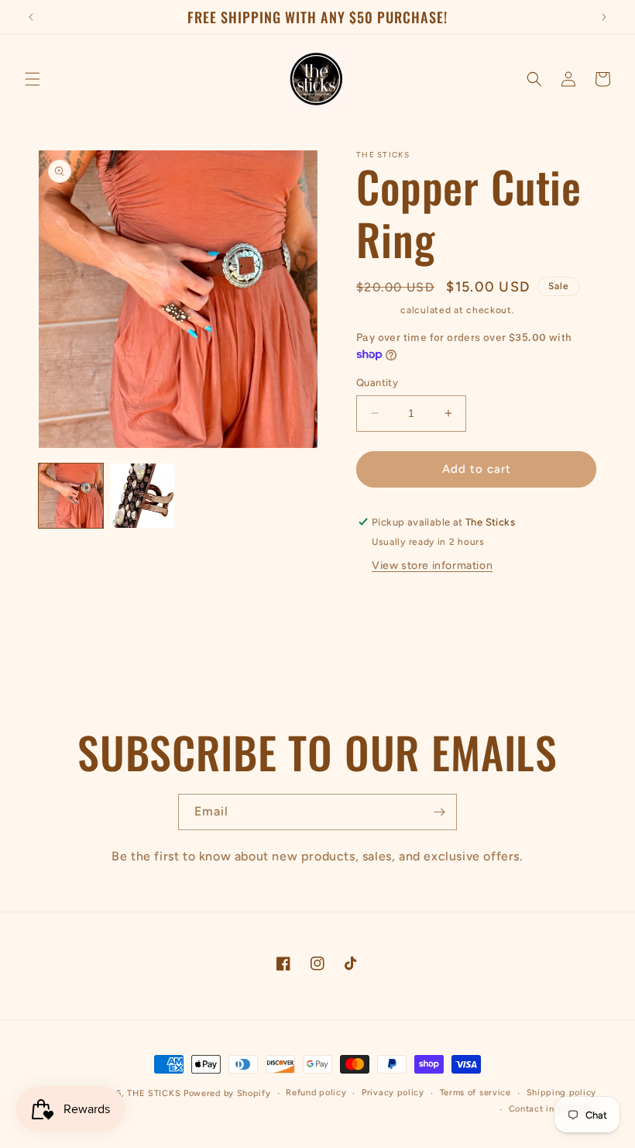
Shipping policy (562, 1093)
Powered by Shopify (227, 1093)
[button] (32, 79)
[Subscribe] (439, 812)
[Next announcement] (604, 17)
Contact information (552, 1109)
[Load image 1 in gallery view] (71, 496)
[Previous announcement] (31, 17)
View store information (432, 565)
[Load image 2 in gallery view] (143, 496)
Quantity (377, 382)
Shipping (377, 310)
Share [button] (389, 607)
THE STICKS (153, 1093)
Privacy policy (393, 1093)
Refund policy (316, 1093)
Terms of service (475, 1093)
